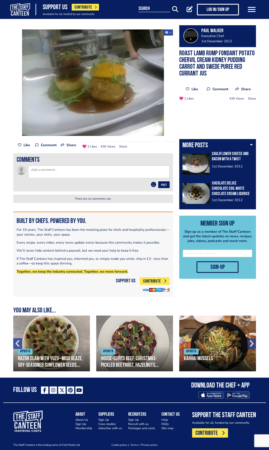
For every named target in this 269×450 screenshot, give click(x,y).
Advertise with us (110, 428)
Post (164, 185)
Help (164, 420)
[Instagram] (53, 390)
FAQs (165, 424)
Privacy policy (149, 445)
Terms (134, 445)
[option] (93, 82)
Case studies (107, 424)
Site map (167, 428)
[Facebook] (44, 390)
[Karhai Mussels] (217, 343)
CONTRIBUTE (83, 7)
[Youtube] (79, 390)
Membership (83, 428)
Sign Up (80, 424)
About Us (81, 420)
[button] (217, 145)
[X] (62, 390)
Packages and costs (141, 428)
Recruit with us (138, 424)
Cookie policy (119, 445)
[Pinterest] (70, 390)
